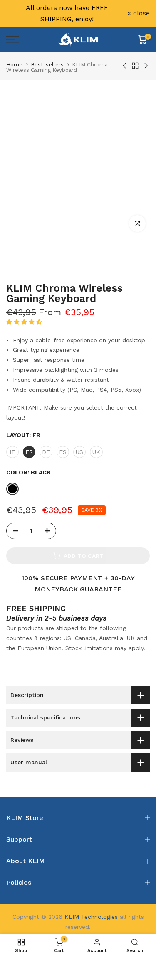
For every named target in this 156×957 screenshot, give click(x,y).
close (140, 13)
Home (14, 64)
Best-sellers (47, 64)
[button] (25, 322)
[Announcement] (66, 13)
